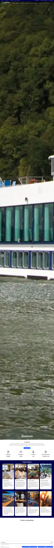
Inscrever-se (37, 0)
